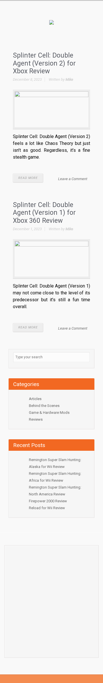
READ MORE (28, 178)
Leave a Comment (72, 179)
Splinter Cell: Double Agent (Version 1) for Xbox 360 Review (44, 213)
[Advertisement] (51, 599)
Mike (69, 79)
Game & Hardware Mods (49, 412)
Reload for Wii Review (47, 508)
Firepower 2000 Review (48, 501)
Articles (35, 399)
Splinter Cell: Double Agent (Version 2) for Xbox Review (44, 63)
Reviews (36, 419)
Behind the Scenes (44, 405)
